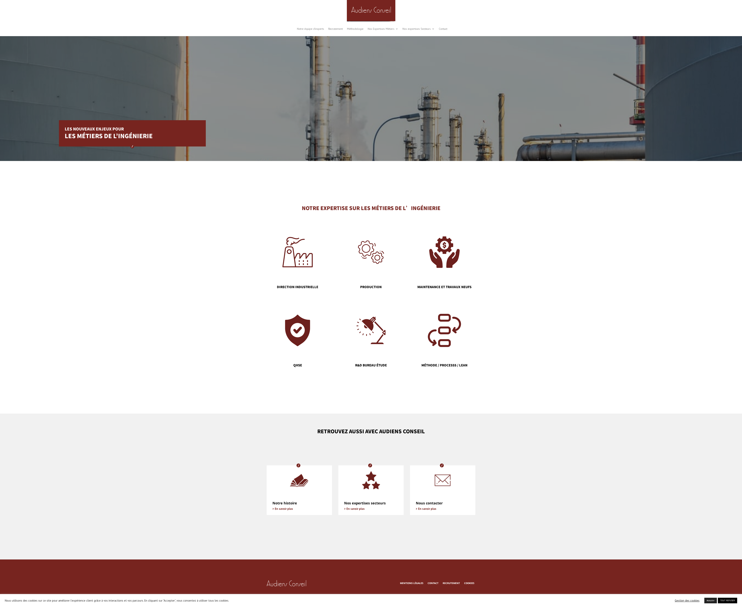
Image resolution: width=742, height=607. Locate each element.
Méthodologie (355, 29)
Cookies (469, 583)
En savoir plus (283, 509)
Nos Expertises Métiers (381, 29)
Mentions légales (411, 583)
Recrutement (335, 29)
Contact (443, 29)
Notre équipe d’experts (310, 29)
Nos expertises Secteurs (416, 29)
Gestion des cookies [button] (687, 600)
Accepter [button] (711, 600)
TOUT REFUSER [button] (727, 600)
